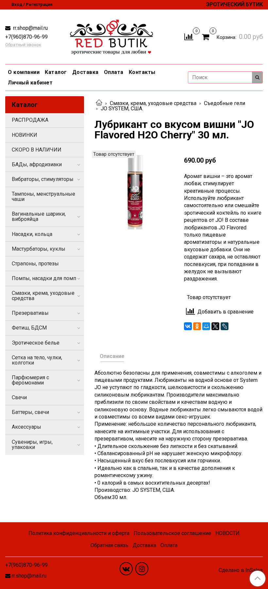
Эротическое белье (35, 343)
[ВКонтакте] (188, 326)
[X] (215, 326)
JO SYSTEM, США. (122, 108)
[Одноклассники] (197, 326)
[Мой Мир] (206, 326)
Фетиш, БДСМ (29, 328)
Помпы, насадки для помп (44, 278)
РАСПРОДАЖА (30, 120)
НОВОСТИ (227, 533)
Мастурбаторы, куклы (38, 249)
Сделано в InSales (241, 570)
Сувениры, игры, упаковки (32, 444)
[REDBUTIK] (111, 35)
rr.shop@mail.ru (30, 28)
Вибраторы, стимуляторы (43, 179)
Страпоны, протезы (35, 263)
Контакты (142, 72)
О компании (24, 72)
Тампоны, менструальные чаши (43, 196)
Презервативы (30, 313)
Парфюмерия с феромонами (30, 380)
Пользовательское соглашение (172, 533)
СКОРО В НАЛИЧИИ (36, 150)
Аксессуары (26, 427)
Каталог (56, 72)
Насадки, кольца (32, 234)
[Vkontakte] (126, 568)
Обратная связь (109, 545)
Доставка (85, 72)
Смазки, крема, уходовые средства (153, 103)
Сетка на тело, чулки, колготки (37, 360)
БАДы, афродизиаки (37, 164)
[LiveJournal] (224, 326)
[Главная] (99, 103)
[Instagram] (141, 568)
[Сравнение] (188, 36)
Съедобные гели (224, 103)
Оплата (114, 72)
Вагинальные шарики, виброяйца (39, 216)
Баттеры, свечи (30, 412)
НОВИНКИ (24, 135)
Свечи (19, 397)
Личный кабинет (30, 83)
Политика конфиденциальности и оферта (78, 533)
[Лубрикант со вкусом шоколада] (133, 190)
